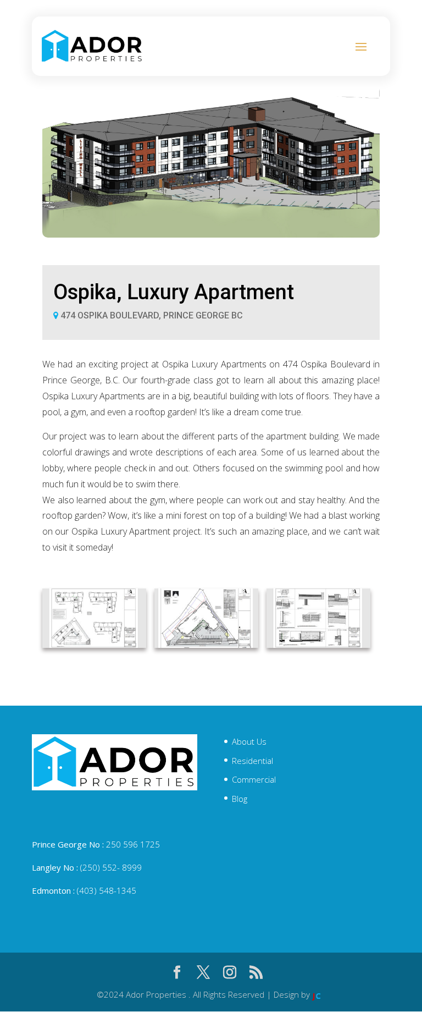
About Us (249, 741)
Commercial (254, 779)
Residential (252, 760)
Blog (239, 798)
